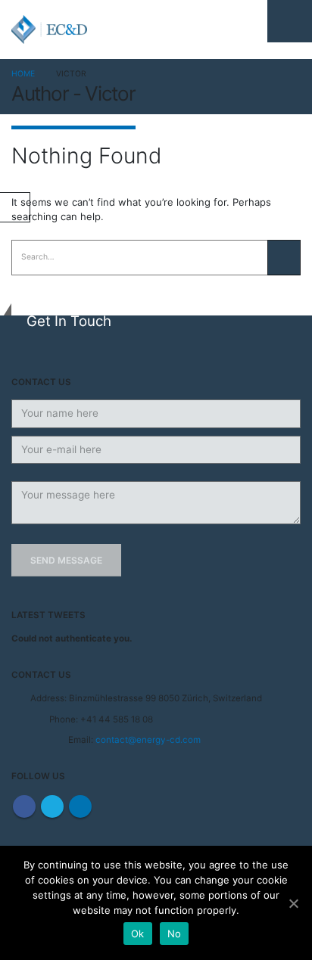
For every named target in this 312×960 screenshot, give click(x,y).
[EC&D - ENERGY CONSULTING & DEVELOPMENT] (49, 29)
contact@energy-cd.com (148, 740)
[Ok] (293, 903)
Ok (138, 933)
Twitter (52, 806)
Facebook (24, 806)
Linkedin (80, 806)
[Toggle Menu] (289, 21)
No (174, 933)
